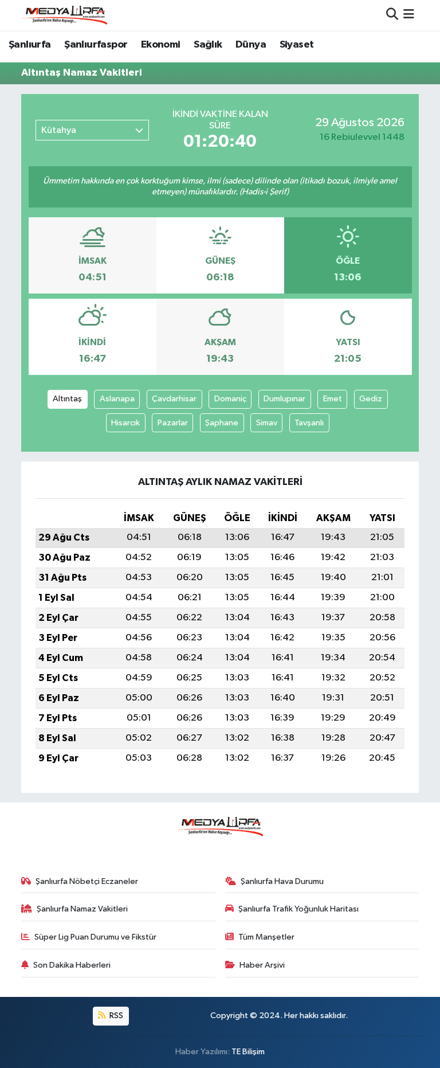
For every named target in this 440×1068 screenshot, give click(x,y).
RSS (115, 1015)
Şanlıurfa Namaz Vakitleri (82, 909)
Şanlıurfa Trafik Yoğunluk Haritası (298, 909)
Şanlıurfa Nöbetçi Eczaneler (87, 881)
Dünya (250, 45)
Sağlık (208, 45)
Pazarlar (173, 422)
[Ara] (392, 15)
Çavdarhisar (174, 398)
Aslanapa (117, 398)
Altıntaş (67, 398)
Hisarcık (125, 422)
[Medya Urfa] (64, 15)
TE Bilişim (248, 1051)
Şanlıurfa (30, 45)
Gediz (370, 398)
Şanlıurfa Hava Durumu (282, 881)
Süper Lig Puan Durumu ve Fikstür (95, 937)
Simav (266, 422)
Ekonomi (160, 45)
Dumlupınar (284, 398)
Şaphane (221, 422)
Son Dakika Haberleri (72, 965)
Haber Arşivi (262, 965)
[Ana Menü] (408, 15)
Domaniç (230, 398)
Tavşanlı (309, 422)
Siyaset (297, 45)
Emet (332, 398)
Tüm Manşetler (266, 937)
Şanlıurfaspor (95, 45)
